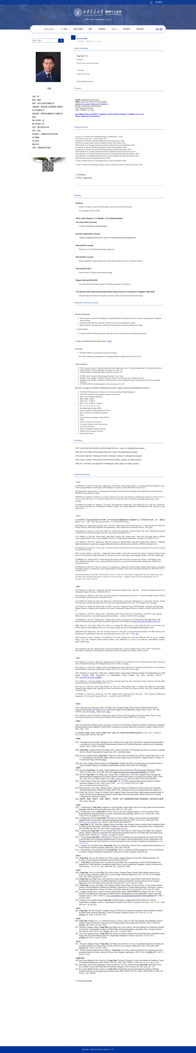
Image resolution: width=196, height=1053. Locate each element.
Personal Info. (49, 29)
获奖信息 (140, 29)
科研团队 (102, 29)
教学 (91, 29)
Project (114, 29)
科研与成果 (78, 29)
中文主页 (88, 41)
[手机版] (151, 3)
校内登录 (159, 2)
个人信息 (64, 29)
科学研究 (127, 29)
